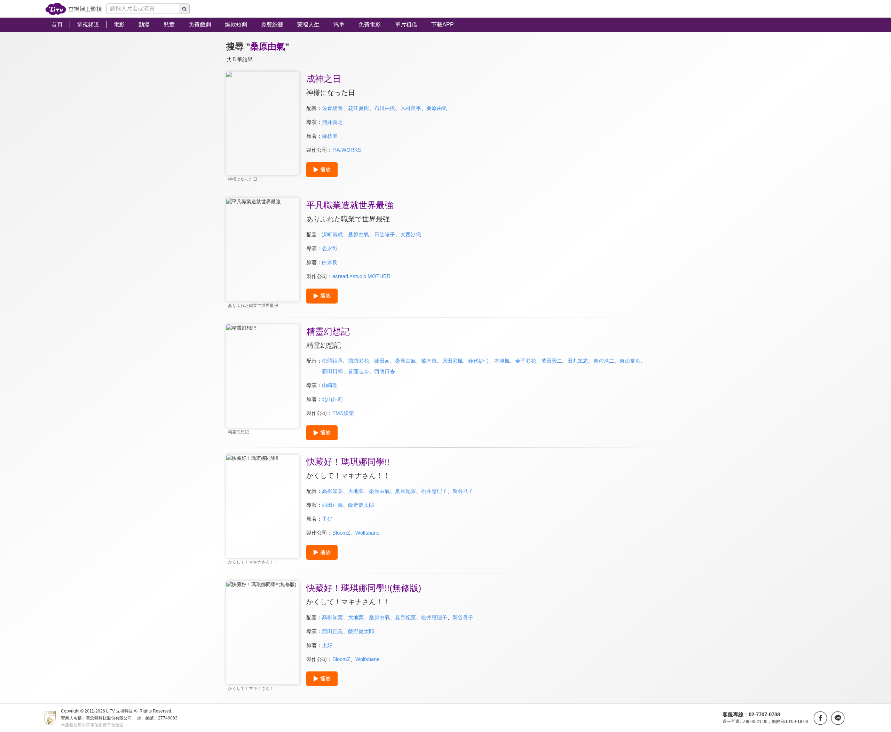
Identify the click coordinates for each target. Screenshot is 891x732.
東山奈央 (630, 361)
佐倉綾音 (332, 108)
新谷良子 (462, 491)
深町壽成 (332, 234)
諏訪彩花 (358, 361)
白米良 (330, 262)
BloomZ (341, 533)
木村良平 (410, 108)
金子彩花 (525, 361)
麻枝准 (330, 136)
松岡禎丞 (332, 361)
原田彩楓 (452, 361)
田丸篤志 (577, 361)
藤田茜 (382, 361)
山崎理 (330, 385)
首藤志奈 (358, 371)
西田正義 (332, 505)
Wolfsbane (367, 533)
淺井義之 (332, 122)
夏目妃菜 (405, 491)
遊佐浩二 (603, 361)
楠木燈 (429, 361)
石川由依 (384, 108)
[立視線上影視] (74, 9)
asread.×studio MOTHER (361, 276)
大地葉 (356, 491)
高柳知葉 (332, 491)
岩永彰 (330, 248)
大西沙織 (410, 234)
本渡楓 (502, 361)
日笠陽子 (384, 234)
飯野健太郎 (361, 505)
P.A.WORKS (346, 150)
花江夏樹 (358, 108)
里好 (327, 519)
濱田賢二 (551, 361)
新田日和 (332, 371)
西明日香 (384, 371)
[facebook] (820, 718)
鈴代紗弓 (478, 361)
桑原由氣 (436, 108)
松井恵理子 (434, 491)
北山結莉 (332, 399)
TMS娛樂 (343, 413)
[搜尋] (184, 8)
